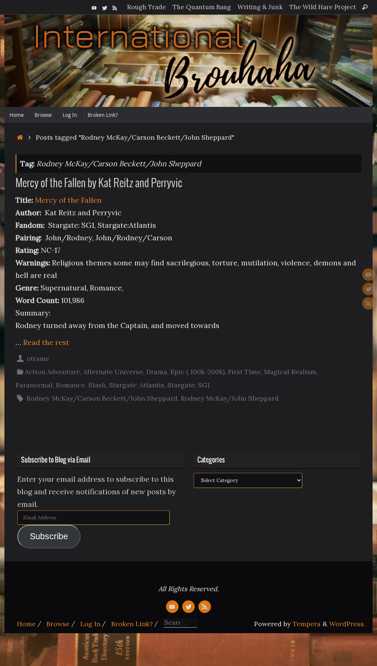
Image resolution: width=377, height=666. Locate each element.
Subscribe (49, 536)
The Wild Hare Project (322, 7)
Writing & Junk (260, 7)
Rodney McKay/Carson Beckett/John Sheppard (102, 398)
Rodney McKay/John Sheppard (230, 398)
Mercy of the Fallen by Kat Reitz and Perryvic (98, 183)
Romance (70, 385)
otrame (38, 358)
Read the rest (46, 342)
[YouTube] (94, 7)
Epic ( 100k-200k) (197, 371)
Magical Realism (290, 371)
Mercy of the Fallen (67, 200)
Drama (156, 371)
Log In (90, 624)
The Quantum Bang (202, 7)
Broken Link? (132, 624)
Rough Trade (146, 7)
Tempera (307, 624)
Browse (58, 624)
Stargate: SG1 (189, 385)
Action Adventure (52, 371)
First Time (244, 371)
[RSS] (115, 7)
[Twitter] (104, 7)
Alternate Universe (113, 371)
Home (26, 624)
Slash (97, 385)
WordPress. (347, 624)
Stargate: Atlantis (136, 385)
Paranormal (34, 385)
